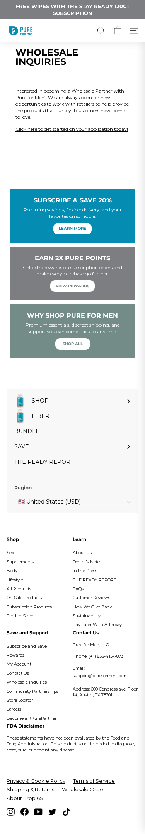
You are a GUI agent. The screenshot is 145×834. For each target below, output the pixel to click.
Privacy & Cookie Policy (36, 781)
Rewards (15, 655)
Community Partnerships (32, 691)
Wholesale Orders (84, 789)
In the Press (85, 570)
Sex (10, 552)
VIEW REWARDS (72, 285)
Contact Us (18, 673)
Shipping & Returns (30, 789)
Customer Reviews (91, 597)
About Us (82, 552)
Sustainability (87, 615)
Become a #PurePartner (31, 718)
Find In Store (20, 615)
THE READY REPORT (94, 580)
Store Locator (20, 700)
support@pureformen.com (99, 675)
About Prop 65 (25, 798)
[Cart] (118, 30)
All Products (19, 588)
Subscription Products (29, 607)
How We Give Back (92, 607)
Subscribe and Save (27, 646)
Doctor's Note (86, 561)
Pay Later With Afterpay (97, 624)
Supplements (20, 561)
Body (12, 570)
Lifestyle (15, 580)
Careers (14, 709)
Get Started (72, 141)
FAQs (78, 588)
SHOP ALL (73, 343)
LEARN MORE (72, 228)
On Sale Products (24, 597)
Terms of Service (94, 781)
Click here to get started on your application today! (71, 129)
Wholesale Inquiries (27, 682)
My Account (19, 664)
